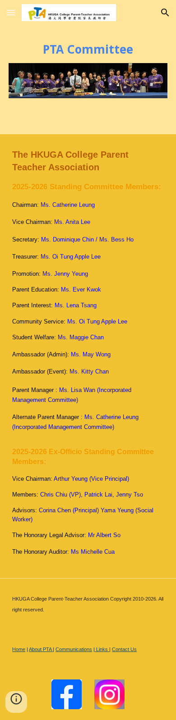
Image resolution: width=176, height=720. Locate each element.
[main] (88, 49)
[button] (11, 12)
